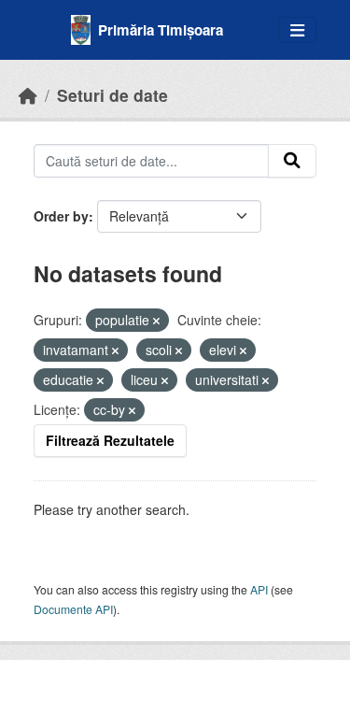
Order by (61, 216)
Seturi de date (112, 95)
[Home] (28, 95)
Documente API (73, 609)
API (259, 589)
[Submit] (292, 161)
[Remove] (156, 320)
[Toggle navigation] (297, 30)
